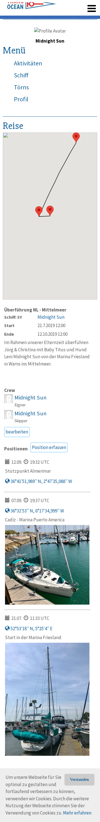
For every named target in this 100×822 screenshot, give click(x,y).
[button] (50, 210)
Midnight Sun (51, 317)
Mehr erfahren (77, 813)
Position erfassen (49, 447)
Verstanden (79, 779)
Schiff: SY (13, 317)
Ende (9, 334)
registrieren (57, 17)
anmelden (84, 17)
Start (9, 325)
